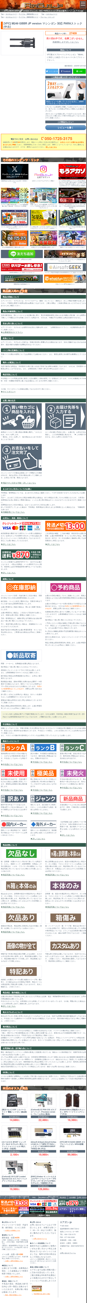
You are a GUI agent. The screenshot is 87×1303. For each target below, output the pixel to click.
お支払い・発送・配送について (15, 518)
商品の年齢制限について (13, 311)
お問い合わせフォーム (40, 1238)
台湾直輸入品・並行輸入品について (17, 1048)
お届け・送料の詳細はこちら (14, 1261)
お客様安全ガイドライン (13, 332)
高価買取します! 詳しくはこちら (66, 42)
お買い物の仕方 (9, 400)
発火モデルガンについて (13, 1012)
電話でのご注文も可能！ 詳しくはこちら (19, 483)
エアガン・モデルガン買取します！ (72, 1210)
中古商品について (10, 724)
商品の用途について (11, 296)
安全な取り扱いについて (13, 323)
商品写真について (10, 374)
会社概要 (72, 1197)
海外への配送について (12, 362)
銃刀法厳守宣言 (24, 1197)
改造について (8, 338)
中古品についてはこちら (13, 764)
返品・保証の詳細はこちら (13, 1295)
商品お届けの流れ (53, 1197)
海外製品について (10, 1026)
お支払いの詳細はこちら (12, 1230)
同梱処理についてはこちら (14, 512)
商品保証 (63, 1197)
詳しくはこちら (51, 147)
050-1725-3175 (58, 138)
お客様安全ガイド (14, 1197)
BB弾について (8, 1072)
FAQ (33, 1197)
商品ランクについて (11, 741)
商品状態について (10, 845)
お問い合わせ (82, 1197)
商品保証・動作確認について (14, 992)
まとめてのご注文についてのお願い (17, 488)
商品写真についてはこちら (14, 874)
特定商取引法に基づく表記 (42, 1294)
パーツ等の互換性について (13, 350)
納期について (8, 579)
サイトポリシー (9, 391)
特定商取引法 (43, 1197)
